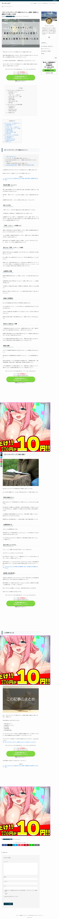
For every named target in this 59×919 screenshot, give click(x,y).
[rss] (53, 0)
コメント (6, 861)
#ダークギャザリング (10, 156)
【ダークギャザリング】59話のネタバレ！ (16, 90)
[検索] (56, 0)
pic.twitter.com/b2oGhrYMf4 (11, 164)
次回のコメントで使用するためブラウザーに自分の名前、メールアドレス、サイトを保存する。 (21, 891)
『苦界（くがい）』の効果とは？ (12, 127)
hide (14, 120)
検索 (56, 57)
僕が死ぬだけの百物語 (46, 51)
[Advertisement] (21, 393)
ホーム (18, 915)
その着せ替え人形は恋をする (47, 46)
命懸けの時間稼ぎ (12, 99)
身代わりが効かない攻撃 (13, 101)
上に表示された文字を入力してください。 (11, 896)
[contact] (55, 0)
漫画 (13, 16)
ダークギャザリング (9, 16)
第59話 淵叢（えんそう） (13, 91)
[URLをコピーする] (37, 845)
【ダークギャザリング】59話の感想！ (15, 104)
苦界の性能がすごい (12, 106)
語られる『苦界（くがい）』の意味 (15, 96)
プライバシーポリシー (38, 915)
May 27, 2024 (31, 164)
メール (5, 881)
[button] (4, 845)
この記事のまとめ (11, 112)
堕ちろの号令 (11, 93)
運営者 (21, 915)
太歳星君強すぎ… (12, 107)
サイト (5, 886)
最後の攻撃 (11, 102)
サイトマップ (26, 915)
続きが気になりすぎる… (13, 109)
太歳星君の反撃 (11, 98)
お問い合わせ (31, 915)
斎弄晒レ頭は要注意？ (13, 110)
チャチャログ (6, 3)
